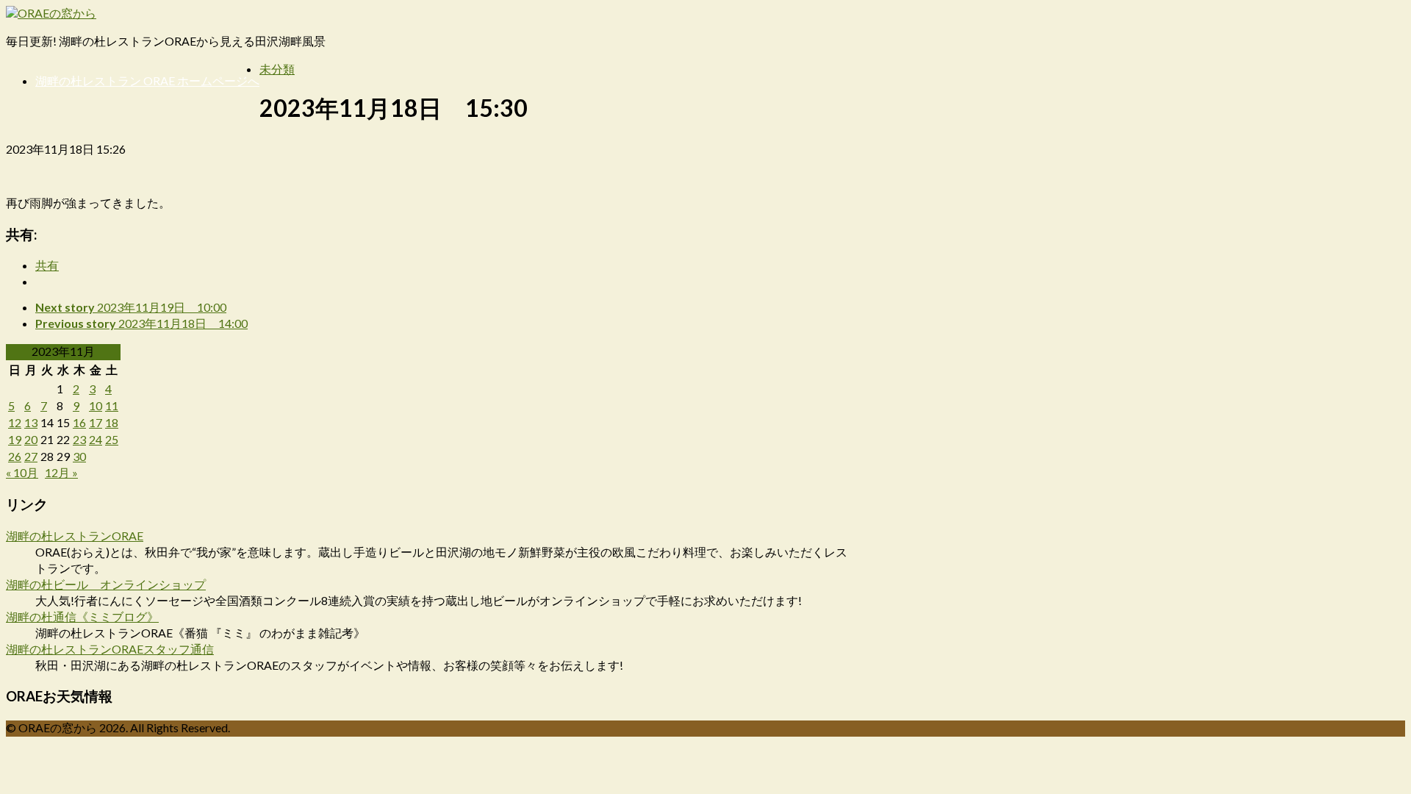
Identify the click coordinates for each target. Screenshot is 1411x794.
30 (79, 456)
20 (30, 439)
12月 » (61, 472)
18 (111, 422)
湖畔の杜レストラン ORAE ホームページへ (147, 80)
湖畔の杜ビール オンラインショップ (106, 584)
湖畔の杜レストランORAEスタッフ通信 (110, 649)
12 (14, 422)
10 (95, 405)
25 (111, 439)
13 (30, 422)
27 (30, 456)
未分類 (277, 69)
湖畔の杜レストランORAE (74, 536)
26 (14, 456)
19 (14, 439)
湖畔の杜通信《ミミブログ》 (82, 616)
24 (95, 439)
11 (111, 405)
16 (79, 422)
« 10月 (22, 472)
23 (79, 439)
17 (95, 422)
